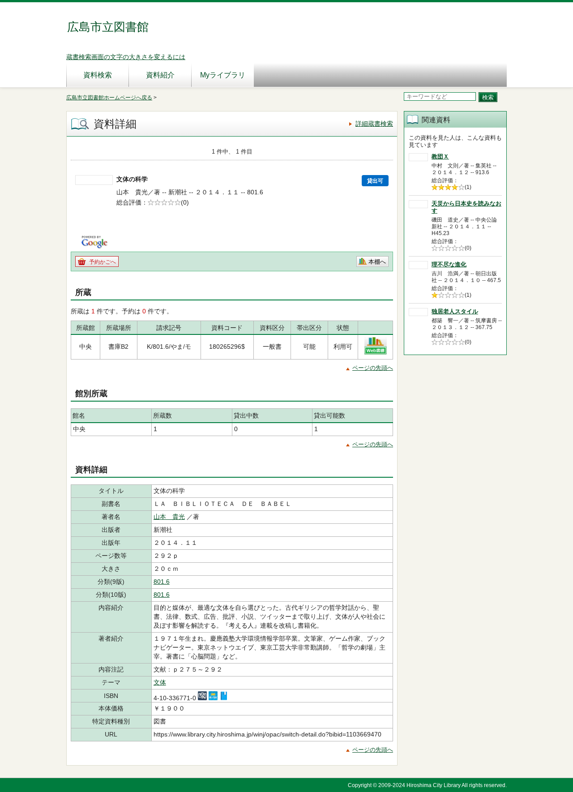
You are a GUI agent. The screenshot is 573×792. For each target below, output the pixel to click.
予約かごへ (102, 262)
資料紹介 (160, 75)
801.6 (162, 581)
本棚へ (377, 261)
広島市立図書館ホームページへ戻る (109, 97)
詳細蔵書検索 (374, 123)
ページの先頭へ (372, 367)
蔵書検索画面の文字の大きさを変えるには (125, 56)
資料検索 (97, 75)
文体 (160, 682)
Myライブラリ (222, 75)
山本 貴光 (169, 516)
